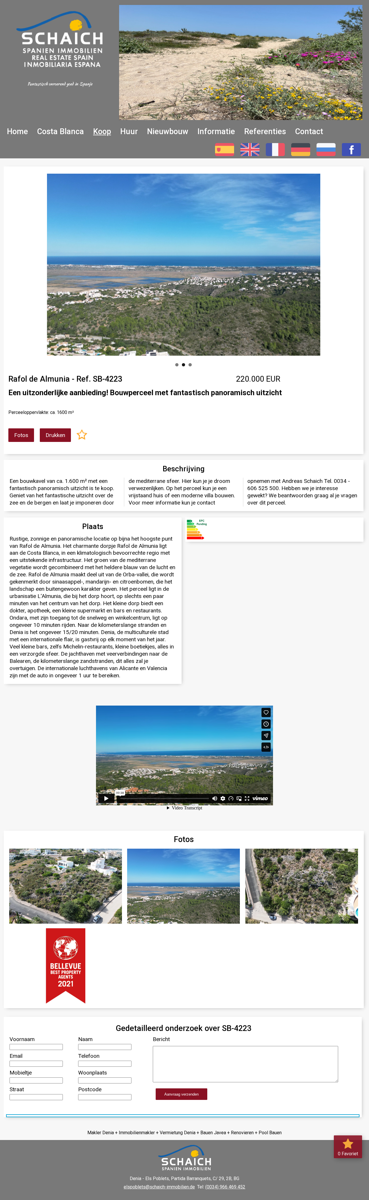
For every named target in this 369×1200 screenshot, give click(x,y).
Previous (54, 263)
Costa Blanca (60, 131)
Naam (85, 1039)
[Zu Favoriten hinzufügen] (81, 435)
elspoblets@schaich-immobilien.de (159, 1187)
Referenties (265, 131)
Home (17, 131)
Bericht (161, 1039)
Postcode (89, 1089)
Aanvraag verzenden (181, 1094)
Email (16, 1056)
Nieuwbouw (167, 131)
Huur (129, 131)
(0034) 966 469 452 (225, 1187)
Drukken (55, 435)
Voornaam (22, 1039)
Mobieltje (21, 1072)
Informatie (216, 131)
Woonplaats (92, 1072)
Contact (309, 131)
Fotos (21, 435)
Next (313, 263)
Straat (17, 1089)
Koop (102, 131)
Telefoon (88, 1056)
